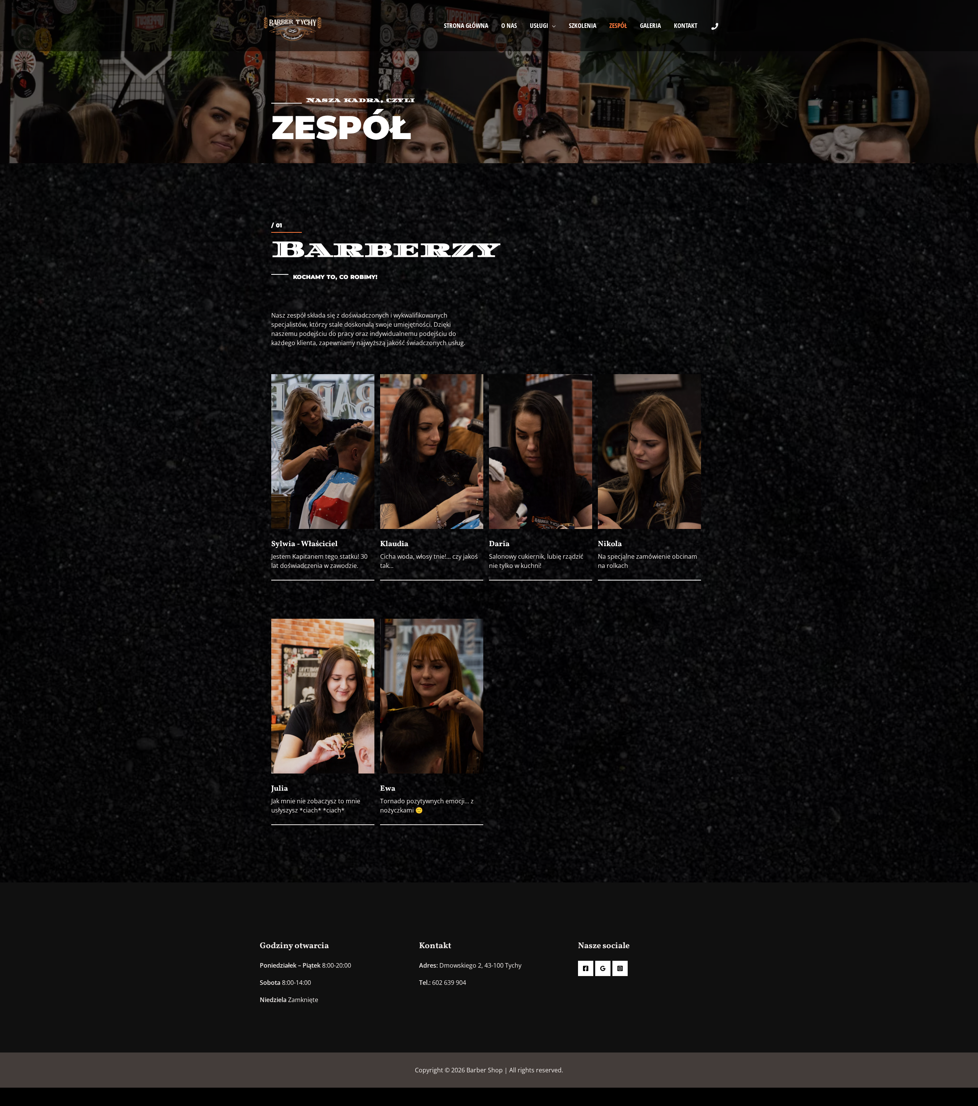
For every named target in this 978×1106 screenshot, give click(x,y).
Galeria (650, 25)
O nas (509, 25)
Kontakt (685, 25)
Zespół (618, 25)
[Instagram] (620, 968)
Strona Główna (466, 25)
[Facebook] (585, 968)
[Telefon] (714, 26)
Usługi (539, 25)
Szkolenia (582, 25)
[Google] (602, 968)
